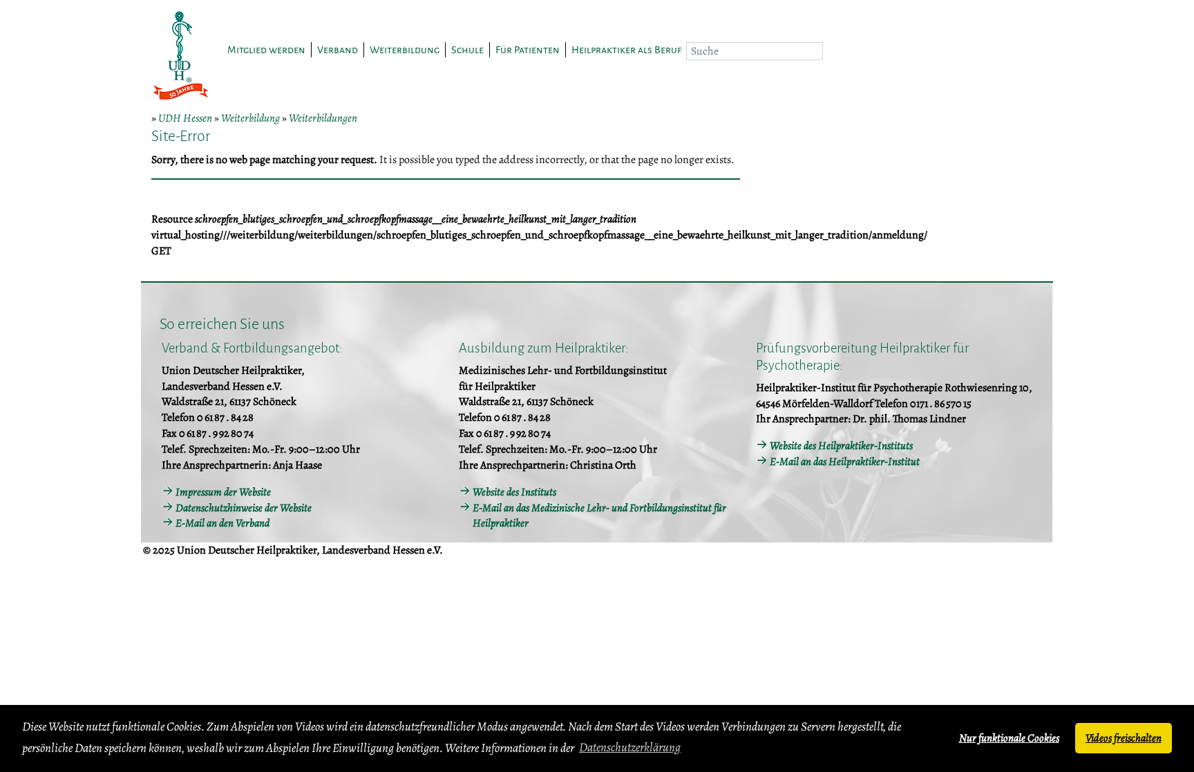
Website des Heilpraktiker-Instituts (841, 445)
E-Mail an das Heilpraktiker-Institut (845, 461)
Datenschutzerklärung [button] (630, 747)
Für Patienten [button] (527, 49)
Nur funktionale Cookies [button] (1009, 738)
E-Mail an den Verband (222, 523)
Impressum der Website (223, 492)
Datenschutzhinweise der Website (244, 508)
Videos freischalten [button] (1124, 738)
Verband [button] (337, 49)
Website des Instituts (514, 492)
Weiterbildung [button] (404, 49)
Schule (467, 49)
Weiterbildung (250, 118)
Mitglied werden (266, 49)
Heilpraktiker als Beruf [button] (626, 49)
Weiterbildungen (323, 118)
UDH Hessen (185, 118)
